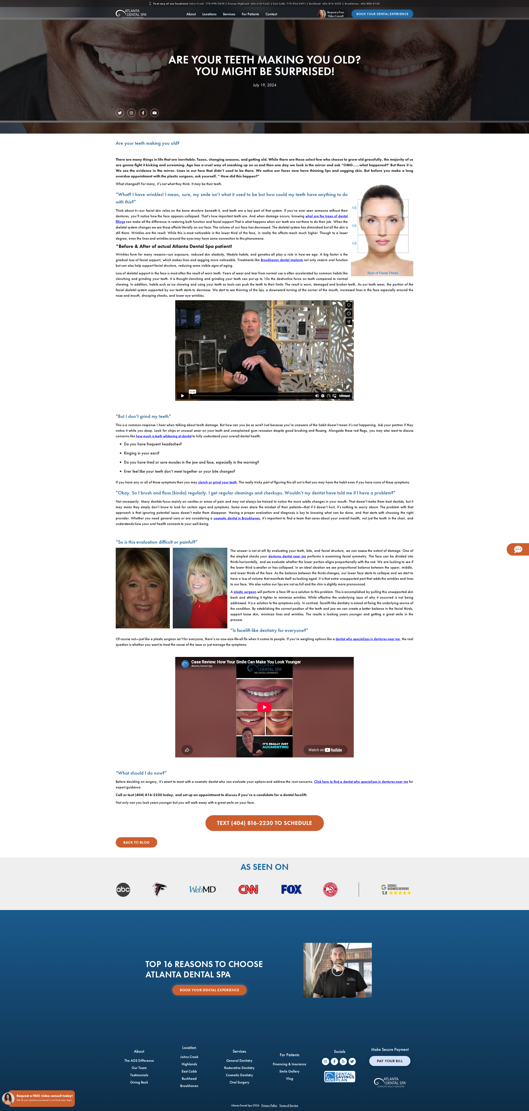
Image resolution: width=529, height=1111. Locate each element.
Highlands (189, 1064)
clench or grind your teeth (217, 482)
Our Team (139, 1067)
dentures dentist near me (287, 556)
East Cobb (289, 3)
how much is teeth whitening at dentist (164, 436)
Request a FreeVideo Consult (335, 14)
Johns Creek (207, 3)
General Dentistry (239, 1060)
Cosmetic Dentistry (239, 1075)
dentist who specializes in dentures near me (368, 638)
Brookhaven (362, 3)
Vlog (289, 1078)
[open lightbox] (338, 970)
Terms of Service (288, 1105)
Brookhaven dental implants (282, 259)
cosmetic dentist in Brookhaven (237, 518)
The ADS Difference (139, 1060)
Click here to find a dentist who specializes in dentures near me (361, 781)
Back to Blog (136, 842)
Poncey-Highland (249, 3)
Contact (271, 14)
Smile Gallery (289, 1071)
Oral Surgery (239, 1082)
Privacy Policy (269, 1105)
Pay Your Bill (390, 1060)
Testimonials (139, 1075)
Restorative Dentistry (239, 1067)
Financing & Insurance (289, 1064)
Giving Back (139, 1082)
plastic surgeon (245, 591)
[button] (191, 14)
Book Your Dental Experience (382, 14)
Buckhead (325, 3)
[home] (131, 14)
